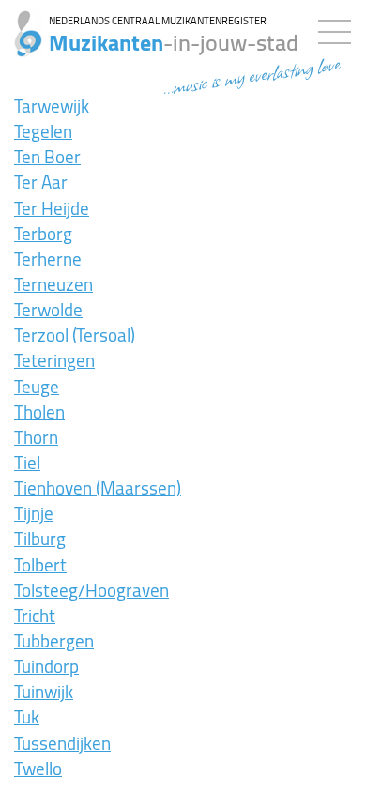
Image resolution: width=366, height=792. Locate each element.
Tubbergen (54, 641)
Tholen (39, 412)
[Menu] (339, 28)
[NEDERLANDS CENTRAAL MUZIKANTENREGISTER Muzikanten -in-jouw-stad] (21, 23)
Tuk (26, 717)
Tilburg (40, 539)
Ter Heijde (51, 208)
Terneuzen (53, 284)
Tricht (34, 615)
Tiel (27, 463)
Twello (38, 768)
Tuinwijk (43, 691)
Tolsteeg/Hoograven (91, 590)
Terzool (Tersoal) (74, 335)
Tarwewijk (51, 106)
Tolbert (40, 565)
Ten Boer (47, 157)
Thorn (36, 437)
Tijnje (33, 513)
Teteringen (54, 360)
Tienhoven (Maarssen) (97, 488)
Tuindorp (46, 666)
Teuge (36, 387)
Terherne (48, 259)
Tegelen (43, 131)
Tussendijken (62, 743)
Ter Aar (41, 182)
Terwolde (48, 310)
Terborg (43, 234)
